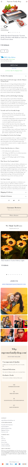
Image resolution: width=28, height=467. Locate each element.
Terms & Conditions (5, 444)
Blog (2, 436)
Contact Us (3, 440)
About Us (3, 438)
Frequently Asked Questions (7, 424)
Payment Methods (5, 426)
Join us (14, 281)
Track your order (4, 432)
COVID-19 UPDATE (5, 446)
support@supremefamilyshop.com (8, 420)
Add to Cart (14, 65)
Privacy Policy (4, 442)
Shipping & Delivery (5, 430)
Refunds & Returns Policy (6, 428)
